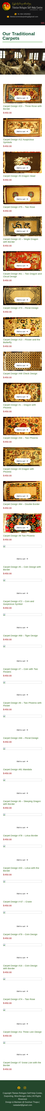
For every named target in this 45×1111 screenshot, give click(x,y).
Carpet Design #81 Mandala (17, 769)
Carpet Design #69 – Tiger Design (20, 635)
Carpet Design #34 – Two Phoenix (20, 438)
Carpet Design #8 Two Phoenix (19, 535)
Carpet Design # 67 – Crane (17, 901)
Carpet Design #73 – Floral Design (20, 308)
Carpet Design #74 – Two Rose (19, 999)
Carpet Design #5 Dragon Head (19, 176)
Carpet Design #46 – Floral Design (20, 738)
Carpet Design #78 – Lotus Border (20, 835)
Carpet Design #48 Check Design (20, 373)
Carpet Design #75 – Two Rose (19, 207)
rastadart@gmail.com (22, 1105)
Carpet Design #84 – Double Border (21, 504)
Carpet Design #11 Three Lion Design (22, 1032)
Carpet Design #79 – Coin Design (20, 934)
